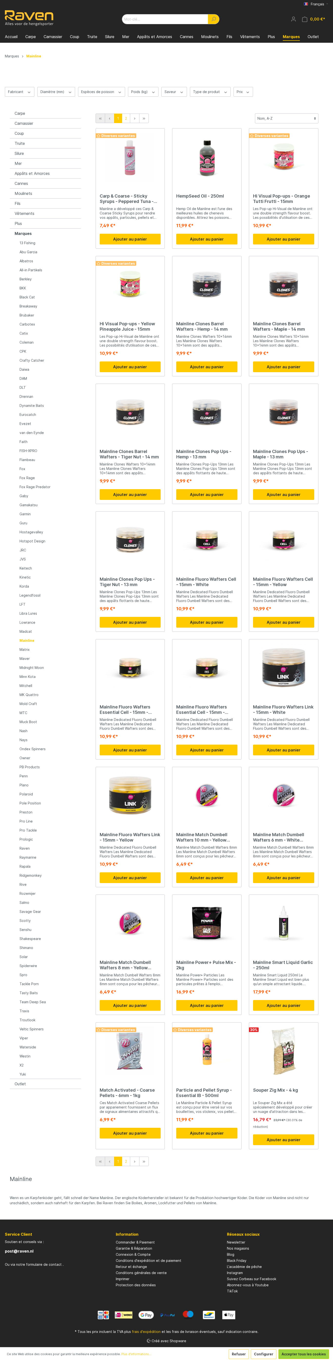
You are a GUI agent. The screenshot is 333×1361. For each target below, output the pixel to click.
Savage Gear (30, 911)
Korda (24, 586)
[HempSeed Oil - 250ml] (206, 156)
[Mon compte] (293, 19)
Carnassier (24, 123)
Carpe (20, 113)
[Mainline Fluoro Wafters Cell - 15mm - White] (206, 540)
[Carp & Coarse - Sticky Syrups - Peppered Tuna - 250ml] (130, 156)
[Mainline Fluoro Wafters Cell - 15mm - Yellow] (283, 540)
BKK (23, 288)
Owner (25, 758)
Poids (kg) (140, 92)
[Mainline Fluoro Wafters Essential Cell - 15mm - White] (130, 667)
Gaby (24, 496)
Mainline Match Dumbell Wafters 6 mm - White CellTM (278, 837)
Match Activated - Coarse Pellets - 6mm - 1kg (127, 1092)
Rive (23, 884)
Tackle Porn (29, 984)
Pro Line (26, 821)
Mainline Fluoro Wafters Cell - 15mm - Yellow (283, 582)
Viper (24, 1038)
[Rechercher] (213, 19)
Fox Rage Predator (35, 487)
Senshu (25, 930)
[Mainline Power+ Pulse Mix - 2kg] (206, 923)
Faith (24, 442)
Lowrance (27, 622)
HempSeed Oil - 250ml (200, 196)
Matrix (25, 649)
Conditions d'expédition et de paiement (148, 1260)
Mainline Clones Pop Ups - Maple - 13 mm (280, 454)
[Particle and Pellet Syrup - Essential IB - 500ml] (206, 1050)
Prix (240, 92)
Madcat (26, 631)
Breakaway (28, 306)
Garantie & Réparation (134, 1248)
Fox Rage (27, 478)
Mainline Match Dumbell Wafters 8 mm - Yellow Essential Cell (125, 965)
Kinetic (25, 577)
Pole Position (30, 803)
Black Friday (236, 1260)
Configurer (263, 1354)
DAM (23, 378)
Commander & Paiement (135, 1242)
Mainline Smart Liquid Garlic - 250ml (283, 965)
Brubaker (27, 315)
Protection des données (136, 1285)
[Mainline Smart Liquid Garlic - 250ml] (283, 923)
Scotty (25, 920)
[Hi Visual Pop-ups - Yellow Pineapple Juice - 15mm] (130, 284)
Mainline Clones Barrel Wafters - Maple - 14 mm (279, 326)
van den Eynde (32, 433)
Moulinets (23, 193)
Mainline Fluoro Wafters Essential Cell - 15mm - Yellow (201, 709)
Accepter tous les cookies (304, 1354)
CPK (23, 351)
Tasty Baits (29, 993)
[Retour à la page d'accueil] (29, 18)
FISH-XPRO (28, 451)
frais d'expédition (146, 1331)
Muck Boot (28, 722)
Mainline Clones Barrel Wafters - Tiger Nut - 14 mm (129, 454)
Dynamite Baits (32, 405)
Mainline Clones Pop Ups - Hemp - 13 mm (203, 454)
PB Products (30, 767)
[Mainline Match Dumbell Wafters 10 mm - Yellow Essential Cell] (206, 795)
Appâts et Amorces (32, 173)
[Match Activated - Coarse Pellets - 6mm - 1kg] (130, 1050)
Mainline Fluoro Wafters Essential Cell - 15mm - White (125, 709)
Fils (17, 203)
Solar (24, 957)
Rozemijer (28, 893)
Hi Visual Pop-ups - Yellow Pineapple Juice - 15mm (127, 326)
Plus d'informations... (136, 1354)
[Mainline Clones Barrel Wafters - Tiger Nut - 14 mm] (130, 412)
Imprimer (122, 1279)
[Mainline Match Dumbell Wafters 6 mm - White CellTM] (283, 795)
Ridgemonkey (31, 875)
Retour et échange (131, 1267)
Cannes (21, 183)
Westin (25, 1056)
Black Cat (27, 297)
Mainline (27, 640)
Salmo (24, 902)
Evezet (25, 424)
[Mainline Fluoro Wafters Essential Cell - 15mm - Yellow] (206, 667)
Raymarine (28, 857)
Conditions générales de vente (141, 1273)
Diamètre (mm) (52, 92)
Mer (18, 163)
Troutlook (27, 1020)
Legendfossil (30, 595)
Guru (23, 523)
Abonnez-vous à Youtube (248, 1285)
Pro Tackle (28, 830)
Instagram (235, 1273)
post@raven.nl (19, 1251)
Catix (24, 333)
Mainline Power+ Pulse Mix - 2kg (206, 965)
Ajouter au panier (130, 239)
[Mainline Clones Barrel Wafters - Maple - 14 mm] (283, 284)
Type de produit (207, 92)
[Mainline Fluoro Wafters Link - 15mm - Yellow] (130, 795)
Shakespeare (30, 939)
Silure (19, 153)
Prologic (26, 839)
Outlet (20, 1083)
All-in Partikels (31, 270)
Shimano (26, 948)
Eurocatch (28, 414)
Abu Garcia (28, 252)
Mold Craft (28, 704)
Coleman (27, 342)
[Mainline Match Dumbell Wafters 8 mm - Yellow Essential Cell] (130, 923)
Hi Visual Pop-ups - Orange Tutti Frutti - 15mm (281, 198)
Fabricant (16, 92)
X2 (22, 1065)
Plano (24, 785)
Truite (20, 143)
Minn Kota (28, 677)
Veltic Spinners (32, 1029)
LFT (23, 604)
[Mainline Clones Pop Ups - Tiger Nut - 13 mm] (130, 540)
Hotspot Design (32, 541)
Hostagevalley (31, 532)
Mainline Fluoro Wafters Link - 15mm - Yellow (130, 837)
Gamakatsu (29, 505)
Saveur (171, 92)
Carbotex (27, 324)
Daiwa (24, 369)
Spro (23, 975)
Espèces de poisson (98, 92)
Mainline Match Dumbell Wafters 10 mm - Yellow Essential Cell (201, 837)
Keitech (26, 568)
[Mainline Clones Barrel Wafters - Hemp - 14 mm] (206, 284)
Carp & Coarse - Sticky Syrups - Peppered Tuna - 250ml (127, 198)
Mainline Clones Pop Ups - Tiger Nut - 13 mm (127, 582)
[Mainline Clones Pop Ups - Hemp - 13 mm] (206, 412)
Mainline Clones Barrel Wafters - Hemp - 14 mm (202, 326)
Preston (26, 812)
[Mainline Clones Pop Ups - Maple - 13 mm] (283, 412)
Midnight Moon (32, 667)
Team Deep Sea (33, 1002)
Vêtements (24, 213)
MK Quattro (29, 695)
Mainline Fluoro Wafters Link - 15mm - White (283, 709)
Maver (25, 658)
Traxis (24, 1011)
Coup (19, 133)
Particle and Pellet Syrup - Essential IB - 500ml (204, 1092)
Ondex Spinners (33, 749)
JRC (23, 550)
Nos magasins (238, 1248)
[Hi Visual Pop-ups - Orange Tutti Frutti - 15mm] (283, 156)
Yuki (23, 1074)
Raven (25, 848)
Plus (18, 223)
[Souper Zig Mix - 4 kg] (283, 1050)
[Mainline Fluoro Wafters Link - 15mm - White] (283, 667)
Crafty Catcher (32, 360)
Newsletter (236, 1242)
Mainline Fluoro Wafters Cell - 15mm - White (206, 582)
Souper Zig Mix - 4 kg (275, 1090)
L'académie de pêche (244, 1267)
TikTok (232, 1291)
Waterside (28, 1047)
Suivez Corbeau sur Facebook (251, 1279)
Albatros (26, 261)
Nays (24, 740)
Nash (24, 731)
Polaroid (26, 794)
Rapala (25, 866)
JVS (23, 559)
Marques (23, 233)
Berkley (26, 279)
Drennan (26, 396)
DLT (23, 387)
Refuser (239, 1354)
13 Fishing (27, 243)
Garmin (25, 514)
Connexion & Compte (133, 1254)
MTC (23, 713)
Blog (230, 1254)
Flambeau (27, 460)
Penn (24, 776)
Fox (22, 469)
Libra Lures (28, 613)
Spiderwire (28, 966)
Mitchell (26, 686)
